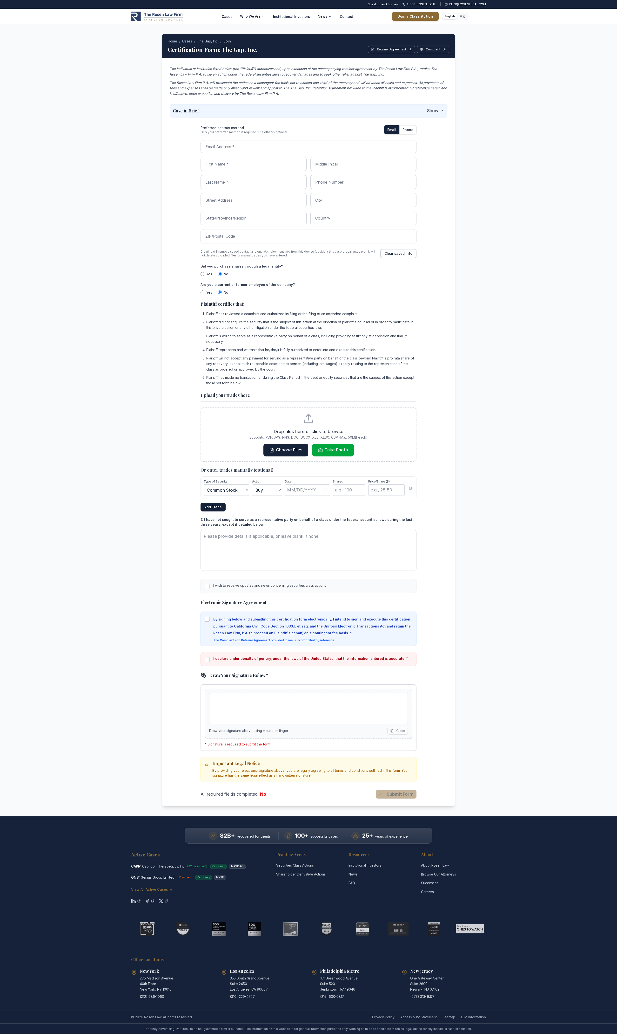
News (322, 16)
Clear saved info (398, 253)
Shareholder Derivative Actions (301, 874)
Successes (429, 883)
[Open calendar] (326, 490)
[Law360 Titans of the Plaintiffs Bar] (147, 929)
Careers (427, 892)
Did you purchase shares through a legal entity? (242, 266)
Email (391, 130)
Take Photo (336, 449)
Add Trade (213, 507)
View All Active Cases (152, 889)
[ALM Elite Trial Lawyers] (291, 929)
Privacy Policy (383, 1017)
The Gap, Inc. (207, 41)
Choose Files (289, 449)
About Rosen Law (435, 865)
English (450, 16)
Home (172, 41)
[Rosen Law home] (157, 16)
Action (256, 481)
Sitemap (449, 1017)
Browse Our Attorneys (438, 874)
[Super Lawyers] (362, 929)
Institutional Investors (291, 16)
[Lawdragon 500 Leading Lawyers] (255, 929)
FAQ (352, 883)
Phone (407, 130)
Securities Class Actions (295, 865)
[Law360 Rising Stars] (183, 929)
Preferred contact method (222, 128)
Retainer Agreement (391, 49)
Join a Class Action (415, 16)
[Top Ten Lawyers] (398, 929)
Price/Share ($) (379, 481)
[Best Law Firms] (326, 929)
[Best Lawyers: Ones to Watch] (470, 929)
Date (288, 481)
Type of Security (216, 481)
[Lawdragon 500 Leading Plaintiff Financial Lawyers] (219, 929)
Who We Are (250, 16)
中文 (462, 16)
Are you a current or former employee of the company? (248, 285)
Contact (346, 16)
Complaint (433, 49)
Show (432, 110)
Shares (338, 481)
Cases (227, 16)
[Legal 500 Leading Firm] (434, 929)
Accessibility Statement (418, 1017)
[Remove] (410, 488)
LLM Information (473, 1017)
